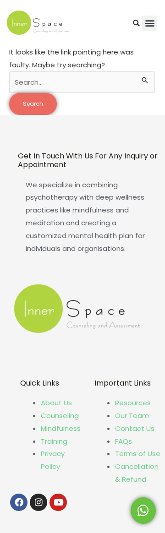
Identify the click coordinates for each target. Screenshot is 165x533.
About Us (56, 403)
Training (54, 441)
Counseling (60, 415)
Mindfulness (61, 428)
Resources (133, 403)
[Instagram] (38, 502)
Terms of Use (137, 453)
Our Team (132, 415)
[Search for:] (82, 82)
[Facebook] (19, 502)
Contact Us (134, 428)
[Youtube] (58, 502)
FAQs (123, 441)
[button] (149, 23)
